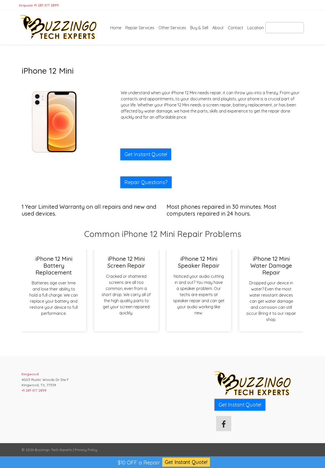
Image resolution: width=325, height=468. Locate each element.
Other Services (172, 27)
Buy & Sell (199, 27)
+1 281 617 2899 (46, 5)
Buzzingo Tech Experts (53, 449)
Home (115, 27)
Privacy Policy (86, 449)
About (218, 27)
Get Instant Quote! (186, 462)
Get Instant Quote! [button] (145, 154)
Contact (235, 27)
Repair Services (139, 27)
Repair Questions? (146, 182)
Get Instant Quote (284, 27)
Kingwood (25, 5)
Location (255, 27)
